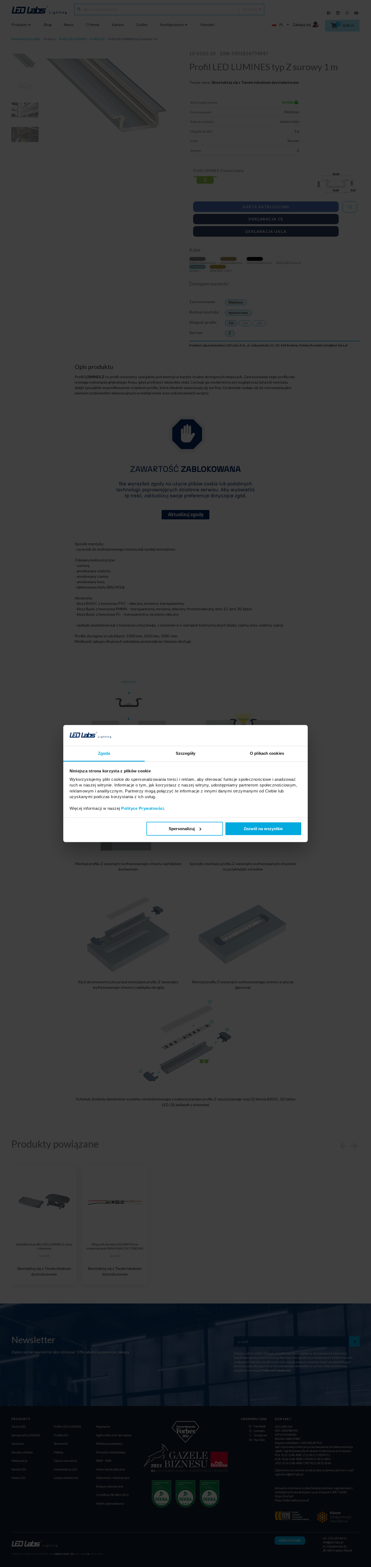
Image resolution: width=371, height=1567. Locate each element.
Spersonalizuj (182, 828)
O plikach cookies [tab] (267, 753)
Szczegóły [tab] (186, 753)
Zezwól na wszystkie (263, 828)
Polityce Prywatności (142, 808)
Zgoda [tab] (104, 753)
